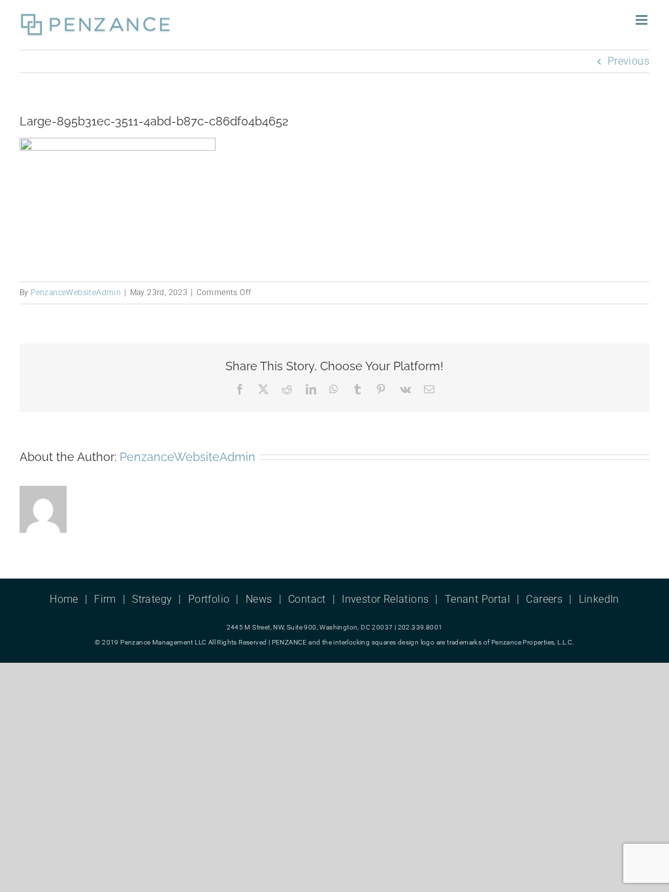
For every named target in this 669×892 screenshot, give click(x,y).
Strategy (152, 599)
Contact (307, 599)
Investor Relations (385, 599)
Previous (628, 61)
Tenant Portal (477, 599)
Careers (544, 599)
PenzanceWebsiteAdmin (76, 292)
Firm (105, 599)
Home (64, 599)
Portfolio (209, 599)
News (259, 599)
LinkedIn (599, 599)
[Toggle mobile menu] (642, 20)
